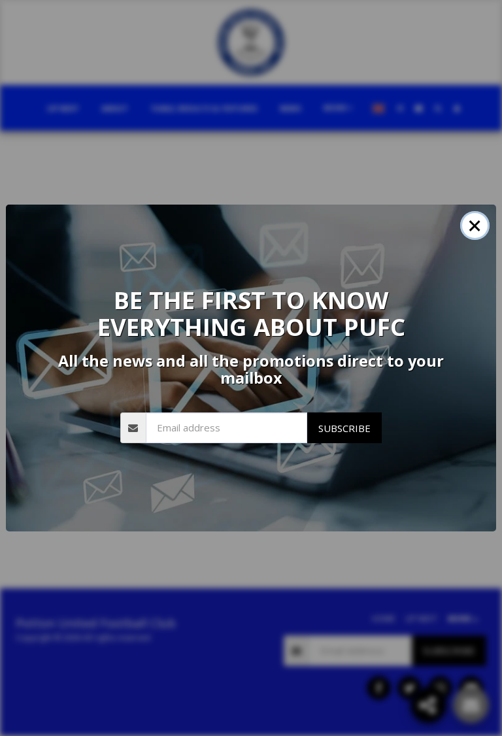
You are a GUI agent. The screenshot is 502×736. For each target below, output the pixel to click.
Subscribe (344, 428)
